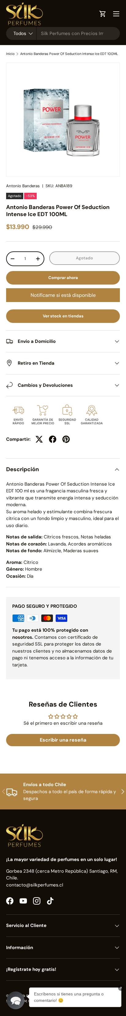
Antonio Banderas (23, 185)
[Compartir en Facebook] (52, 439)
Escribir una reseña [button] (63, 740)
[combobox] (63, 33)
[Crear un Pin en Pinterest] (66, 439)
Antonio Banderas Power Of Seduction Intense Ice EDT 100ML (69, 54)
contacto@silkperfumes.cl (34, 885)
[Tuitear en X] (39, 439)
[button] (15, 1000)
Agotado (84, 258)
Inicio (10, 54)
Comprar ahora (63, 277)
